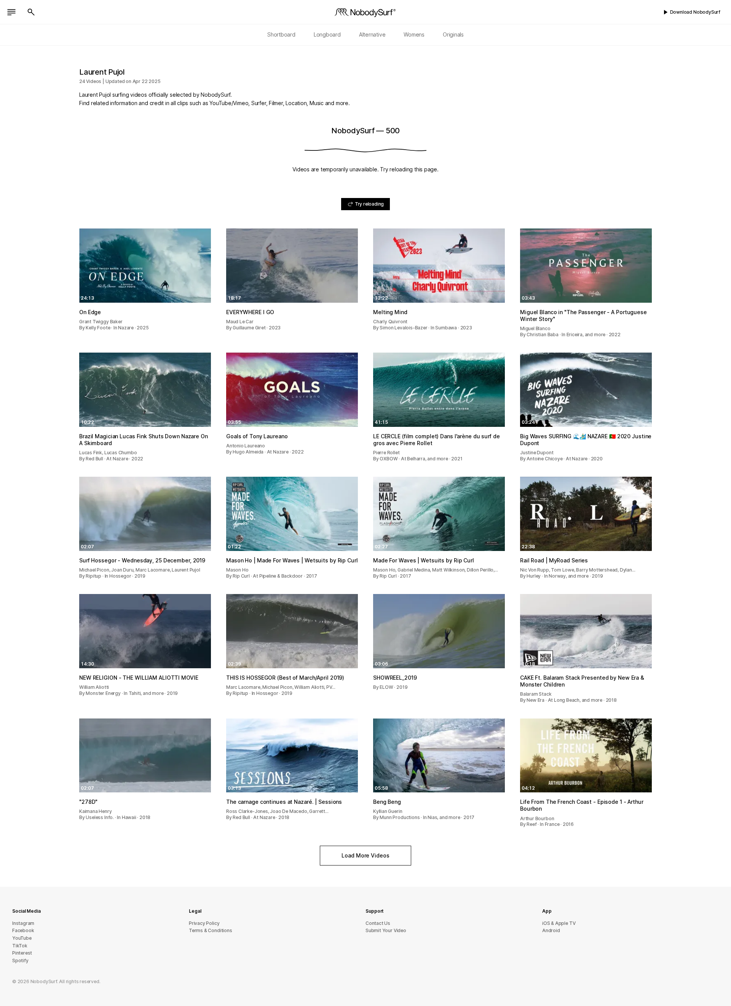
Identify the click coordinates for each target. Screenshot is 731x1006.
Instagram (23, 923)
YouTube (22, 938)
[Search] (31, 12)
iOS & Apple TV (558, 923)
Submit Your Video (386, 930)
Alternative (372, 34)
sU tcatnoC (378, 923)
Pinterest (22, 953)
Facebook (23, 930)
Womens (414, 34)
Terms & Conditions (210, 930)
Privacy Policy (204, 923)
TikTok (19, 946)
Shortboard (281, 34)
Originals (453, 34)
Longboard (327, 34)
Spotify (20, 960)
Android (551, 930)
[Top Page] (365, 12)
